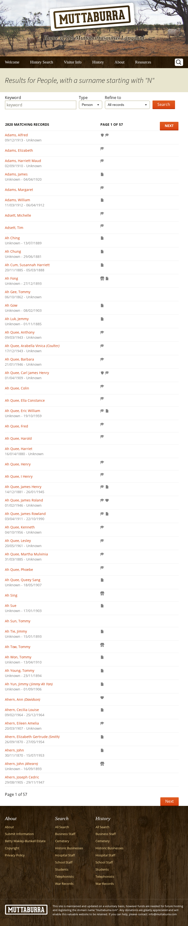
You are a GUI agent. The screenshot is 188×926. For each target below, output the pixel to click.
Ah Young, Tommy (19, 670)
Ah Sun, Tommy (17, 621)
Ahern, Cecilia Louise (22, 709)
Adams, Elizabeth (19, 150)
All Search (62, 827)
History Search (41, 62)
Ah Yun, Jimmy (29, 684)
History (98, 62)
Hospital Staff (65, 855)
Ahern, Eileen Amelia (22, 723)
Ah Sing (11, 595)
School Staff (63, 862)
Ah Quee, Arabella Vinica (32, 345)
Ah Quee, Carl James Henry (27, 372)
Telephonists (64, 877)
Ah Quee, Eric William (22, 410)
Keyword (13, 97)
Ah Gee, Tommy (17, 291)
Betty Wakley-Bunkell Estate (25, 841)
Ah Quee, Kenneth (20, 527)
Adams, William (17, 200)
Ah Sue (10, 605)
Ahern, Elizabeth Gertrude (32, 736)
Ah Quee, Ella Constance (25, 400)
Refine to (113, 97)
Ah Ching (12, 238)
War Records (64, 884)
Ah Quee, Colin (17, 388)
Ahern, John (14, 750)
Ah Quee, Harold (18, 438)
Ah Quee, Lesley (18, 540)
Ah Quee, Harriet (18, 448)
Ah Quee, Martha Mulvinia (26, 554)
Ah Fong (11, 278)
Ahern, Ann (22, 699)
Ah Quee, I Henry (19, 476)
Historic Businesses (69, 848)
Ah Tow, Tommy (17, 646)
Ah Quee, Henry (18, 464)
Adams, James (16, 174)
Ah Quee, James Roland (24, 500)
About (119, 62)
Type (83, 97)
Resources (143, 62)
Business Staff (65, 834)
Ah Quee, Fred (16, 426)
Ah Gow (11, 305)
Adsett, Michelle (18, 215)
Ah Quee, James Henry (23, 486)
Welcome (12, 62)
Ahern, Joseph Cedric (22, 777)
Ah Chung (13, 251)
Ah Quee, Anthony (20, 332)
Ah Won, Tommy (18, 657)
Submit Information (19, 834)
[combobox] (90, 104)
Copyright (12, 848)
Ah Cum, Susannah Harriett (27, 265)
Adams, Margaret (19, 189)
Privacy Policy (15, 855)
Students (61, 869)
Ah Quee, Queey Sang (22, 579)
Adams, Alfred (16, 135)
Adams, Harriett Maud (23, 160)
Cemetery (62, 841)
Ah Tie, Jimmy (16, 631)
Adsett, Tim (14, 227)
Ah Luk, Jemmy (17, 318)
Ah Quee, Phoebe (19, 569)
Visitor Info (73, 62)
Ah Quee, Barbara (19, 359)
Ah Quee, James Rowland (25, 513)
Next (169, 125)
